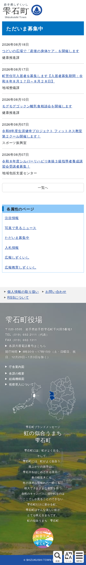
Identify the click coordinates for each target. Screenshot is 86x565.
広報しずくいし (17, 257)
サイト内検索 (57, 557)
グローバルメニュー (79, 557)
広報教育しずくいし (20, 267)
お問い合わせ (55, 291)
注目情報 (12, 217)
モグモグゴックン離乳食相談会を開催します (37, 106)
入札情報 (12, 247)
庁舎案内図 (16, 367)
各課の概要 (16, 373)
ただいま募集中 (17, 237)
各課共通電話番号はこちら (27, 346)
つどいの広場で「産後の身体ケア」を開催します (40, 50)
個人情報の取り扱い (23, 291)
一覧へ (43, 187)
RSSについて (18, 297)
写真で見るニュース (20, 227)
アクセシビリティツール (68, 557)
